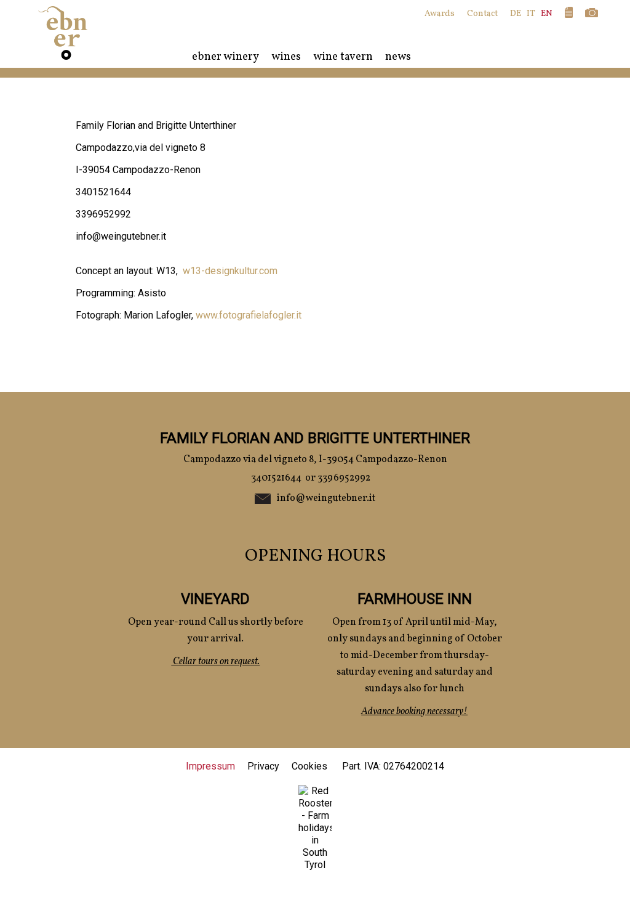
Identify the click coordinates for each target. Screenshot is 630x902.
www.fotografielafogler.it (248, 315)
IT (531, 14)
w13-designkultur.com (230, 271)
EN (546, 14)
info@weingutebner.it (326, 498)
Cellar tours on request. (215, 661)
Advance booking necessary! (414, 711)
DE (515, 14)
